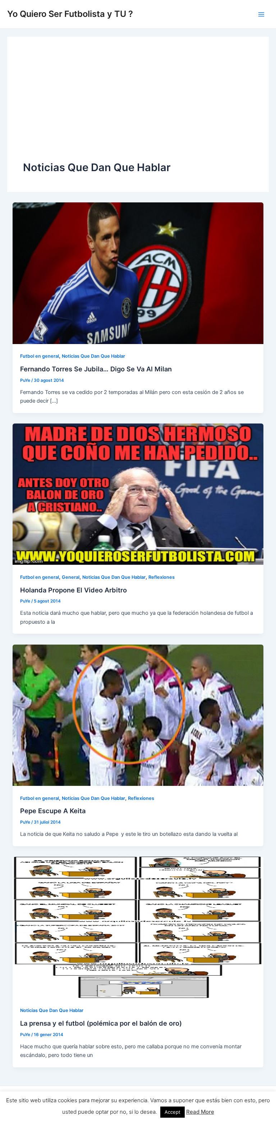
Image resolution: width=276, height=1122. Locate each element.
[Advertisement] (138, 106)
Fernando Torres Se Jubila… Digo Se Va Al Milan (96, 369)
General (70, 577)
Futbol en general (39, 356)
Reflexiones (161, 577)
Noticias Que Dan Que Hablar (93, 356)
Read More (200, 1111)
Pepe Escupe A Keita (53, 811)
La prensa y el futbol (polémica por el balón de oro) (101, 1023)
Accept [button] (172, 1112)
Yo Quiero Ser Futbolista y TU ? (70, 14)
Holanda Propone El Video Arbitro (73, 590)
